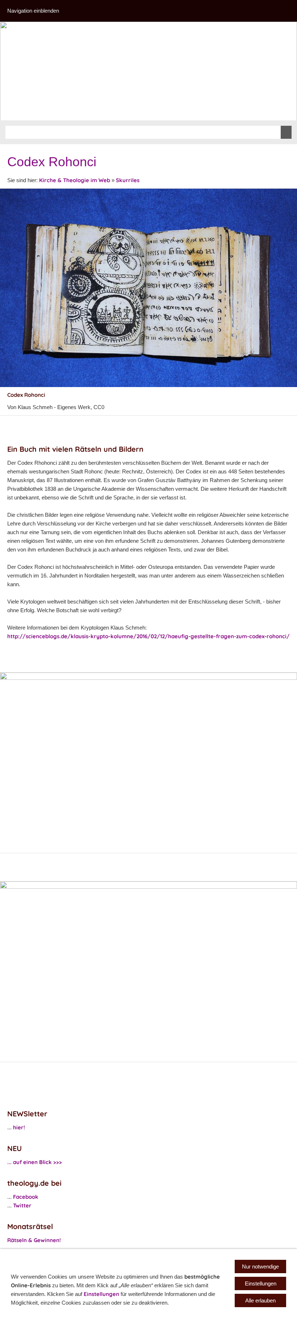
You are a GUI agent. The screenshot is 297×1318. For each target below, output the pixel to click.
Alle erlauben (260, 1300)
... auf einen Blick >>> (34, 1162)
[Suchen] (286, 132)
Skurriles (127, 180)
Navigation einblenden (33, 11)
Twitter (22, 1205)
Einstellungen (101, 1294)
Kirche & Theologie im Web (74, 180)
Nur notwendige (260, 1266)
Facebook (25, 1196)
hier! (19, 1127)
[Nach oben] (289, 423)
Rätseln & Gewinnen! (34, 1240)
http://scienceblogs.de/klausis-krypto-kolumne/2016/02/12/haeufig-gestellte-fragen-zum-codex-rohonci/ (148, 636)
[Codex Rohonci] (148, 288)
